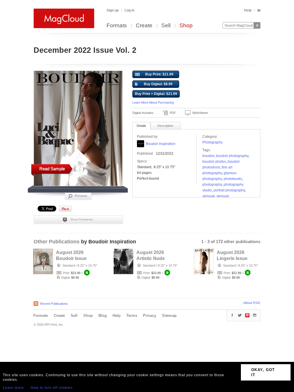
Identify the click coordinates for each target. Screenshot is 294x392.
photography (212, 185)
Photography (212, 142)
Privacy (149, 315)
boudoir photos (214, 162)
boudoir (208, 156)
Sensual (208, 196)
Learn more (13, 388)
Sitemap (169, 315)
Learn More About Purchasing (153, 102)
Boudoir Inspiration (160, 144)
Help (248, 10)
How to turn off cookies (52, 388)
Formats (117, 25)
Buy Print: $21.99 (159, 74)
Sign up (113, 10)
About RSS (251, 302)
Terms (131, 315)
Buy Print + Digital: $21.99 (156, 94)
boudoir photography (232, 156)
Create (144, 25)
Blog (102, 315)
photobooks (233, 179)
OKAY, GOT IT (263, 372)
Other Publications (57, 241)
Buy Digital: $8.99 (158, 84)
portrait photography (229, 190)
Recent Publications (54, 303)
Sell (166, 25)
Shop (186, 25)
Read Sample (52, 168)
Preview (81, 196)
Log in (129, 10)
